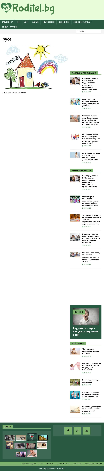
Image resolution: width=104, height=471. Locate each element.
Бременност (7, 22)
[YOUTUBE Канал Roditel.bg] (86, 431)
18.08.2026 (87, 92)
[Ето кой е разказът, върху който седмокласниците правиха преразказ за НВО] (75, 254)
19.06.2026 (87, 227)
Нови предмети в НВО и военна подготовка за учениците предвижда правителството (90, 83)
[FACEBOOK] (68, 431)
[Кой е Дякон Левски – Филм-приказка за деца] (43, 438)
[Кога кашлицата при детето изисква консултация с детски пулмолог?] (75, 155)
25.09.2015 (87, 373)
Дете (26, 22)
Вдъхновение (48, 22)
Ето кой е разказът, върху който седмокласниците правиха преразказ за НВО (91, 257)
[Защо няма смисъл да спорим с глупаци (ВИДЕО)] (21, 438)
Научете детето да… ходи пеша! (91, 381)
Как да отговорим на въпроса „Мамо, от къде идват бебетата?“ (91, 366)
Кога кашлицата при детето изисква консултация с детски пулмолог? (91, 156)
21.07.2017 (87, 414)
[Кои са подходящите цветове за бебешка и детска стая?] (75, 409)
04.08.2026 (87, 108)
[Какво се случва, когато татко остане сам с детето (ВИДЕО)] (9, 445)
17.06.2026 (87, 245)
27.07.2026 (87, 127)
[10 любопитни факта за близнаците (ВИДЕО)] (32, 437)
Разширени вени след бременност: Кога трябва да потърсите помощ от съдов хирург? (90, 120)
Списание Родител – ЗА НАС (32, 464)
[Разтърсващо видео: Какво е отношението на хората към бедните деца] (31, 446)
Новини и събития (81, 22)
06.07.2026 (87, 208)
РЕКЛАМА (49, 464)
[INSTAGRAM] (77, 431)
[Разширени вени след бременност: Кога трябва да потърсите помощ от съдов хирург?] (75, 118)
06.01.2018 (87, 356)
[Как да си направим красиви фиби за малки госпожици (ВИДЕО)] (19, 446)
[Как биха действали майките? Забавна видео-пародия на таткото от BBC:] (21, 454)
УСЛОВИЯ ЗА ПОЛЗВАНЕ (93, 464)
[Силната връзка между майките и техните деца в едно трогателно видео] (10, 438)
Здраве (35, 22)
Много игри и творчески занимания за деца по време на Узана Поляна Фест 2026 (90, 200)
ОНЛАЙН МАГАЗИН (9, 27)
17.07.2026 (87, 146)
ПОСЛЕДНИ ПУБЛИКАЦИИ (84, 73)
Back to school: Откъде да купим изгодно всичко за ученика (90, 102)
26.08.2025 (87, 399)
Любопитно (64, 22)
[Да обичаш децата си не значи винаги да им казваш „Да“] (75, 395)
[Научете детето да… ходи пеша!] (75, 382)
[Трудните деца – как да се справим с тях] (86, 316)
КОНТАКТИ (77, 464)
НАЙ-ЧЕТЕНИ (78, 343)
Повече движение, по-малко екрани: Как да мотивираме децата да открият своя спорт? (91, 138)
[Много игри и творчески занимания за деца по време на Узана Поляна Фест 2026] (75, 199)
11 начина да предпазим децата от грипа (90, 351)
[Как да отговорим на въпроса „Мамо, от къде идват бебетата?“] (75, 366)
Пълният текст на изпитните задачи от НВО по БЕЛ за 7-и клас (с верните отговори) (91, 238)
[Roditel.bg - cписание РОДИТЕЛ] (31, 13)
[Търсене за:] (88, 31)
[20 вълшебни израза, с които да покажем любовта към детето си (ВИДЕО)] (42, 445)
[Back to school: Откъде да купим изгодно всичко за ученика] (75, 101)
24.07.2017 (87, 385)
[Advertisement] (87, 52)
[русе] (35, 87)
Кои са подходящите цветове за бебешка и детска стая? (91, 408)
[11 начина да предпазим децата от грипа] (75, 351)
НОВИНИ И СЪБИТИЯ (81, 170)
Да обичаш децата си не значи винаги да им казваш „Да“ (90, 394)
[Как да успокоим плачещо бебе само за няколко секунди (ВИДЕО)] (32, 453)
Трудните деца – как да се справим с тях (85, 331)
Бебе (18, 22)
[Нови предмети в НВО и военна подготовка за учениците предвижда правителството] (75, 81)
